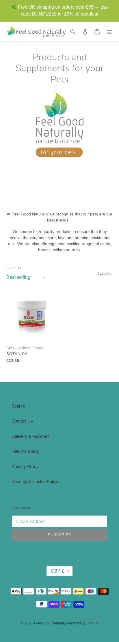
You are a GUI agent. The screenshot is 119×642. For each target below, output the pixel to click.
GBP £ (57, 571)
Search (18, 406)
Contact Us (22, 420)
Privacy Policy (25, 466)
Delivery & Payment (30, 436)
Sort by (13, 268)
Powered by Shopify (82, 623)
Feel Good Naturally (50, 623)
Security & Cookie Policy (35, 481)
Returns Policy (25, 451)
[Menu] (109, 31)
